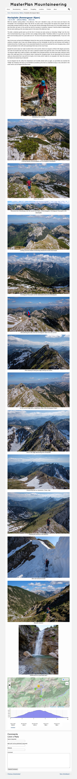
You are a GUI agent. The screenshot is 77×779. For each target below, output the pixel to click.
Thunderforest (53, 706)
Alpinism (25, 9)
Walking (21, 13)
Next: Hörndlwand (64, 774)
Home (8, 9)
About (55, 9)
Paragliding (33, 9)
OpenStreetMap (60, 706)
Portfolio (49, 9)
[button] (40, 696)
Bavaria (20, 19)
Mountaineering (16, 9)
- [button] (9, 687)
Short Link (32, 19)
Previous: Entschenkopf (14, 774)
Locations (41, 9)
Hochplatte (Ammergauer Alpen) (24, 17)
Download (13, 727)
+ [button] (9, 683)
